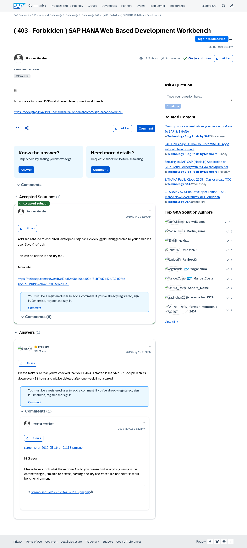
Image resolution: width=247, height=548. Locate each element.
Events (141, 5)
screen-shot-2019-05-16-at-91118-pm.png (53, 447)
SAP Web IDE (22, 76)
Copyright (51, 541)
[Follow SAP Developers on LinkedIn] (231, 541)
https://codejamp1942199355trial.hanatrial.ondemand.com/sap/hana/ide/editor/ (68, 112)
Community (37, 5)
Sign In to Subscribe (211, 38)
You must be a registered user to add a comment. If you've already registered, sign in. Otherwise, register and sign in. (83, 298)
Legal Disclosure (71, 541)
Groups (92, 5)
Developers (109, 5)
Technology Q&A (90, 15)
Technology (71, 15)
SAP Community (22, 15)
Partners (126, 5)
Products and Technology (67, 5)
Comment (146, 128)
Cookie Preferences (128, 541)
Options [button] (230, 39)
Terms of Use (34, 541)
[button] (217, 58)
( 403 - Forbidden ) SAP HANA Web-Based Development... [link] (132, 15)
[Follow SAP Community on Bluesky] (217, 541)
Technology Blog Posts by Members (192, 154)
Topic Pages (177, 5)
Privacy (18, 541)
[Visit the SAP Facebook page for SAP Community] (210, 541)
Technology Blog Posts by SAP (188, 136)
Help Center (157, 5)
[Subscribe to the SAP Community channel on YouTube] (224, 541)
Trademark (92, 541)
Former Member (37, 58)
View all (170, 321)
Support (107, 541)
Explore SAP (209, 5)
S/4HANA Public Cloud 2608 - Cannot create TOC (198, 179)
